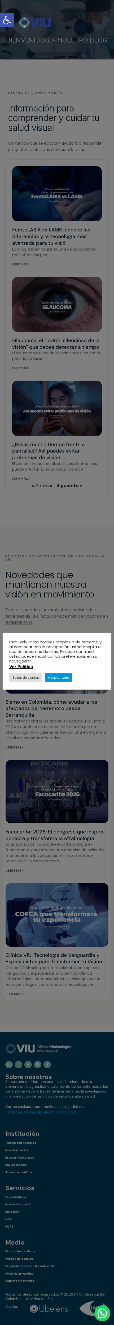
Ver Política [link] (21, 666)
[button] (102, 1313)
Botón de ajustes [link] (25, 677)
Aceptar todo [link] (58, 677)
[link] (35, 24)
